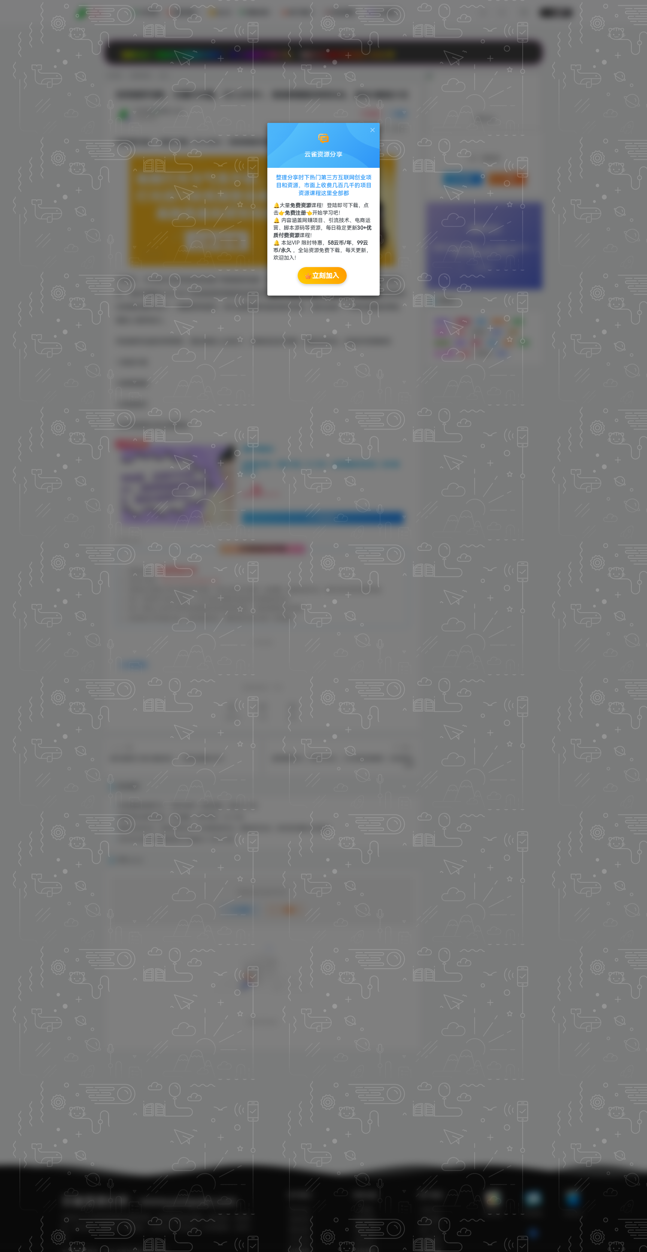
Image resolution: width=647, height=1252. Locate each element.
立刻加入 (325, 275)
